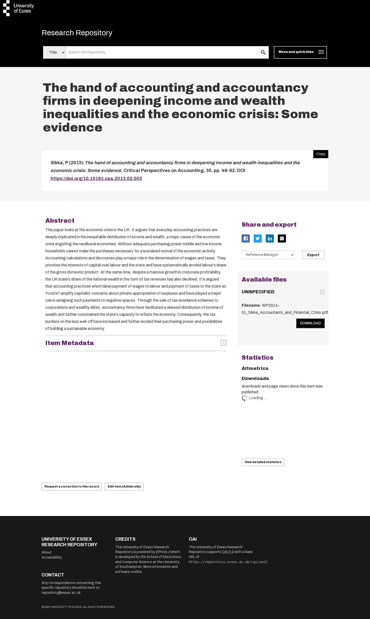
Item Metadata (69, 343)
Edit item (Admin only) (124, 486)
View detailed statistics (263, 462)
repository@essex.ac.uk (61, 593)
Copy (319, 153)
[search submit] (263, 52)
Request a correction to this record (72, 486)
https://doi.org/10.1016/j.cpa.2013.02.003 (96, 178)
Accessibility (52, 557)
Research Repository (77, 33)
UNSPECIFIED (258, 291)
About (47, 552)
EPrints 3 (163, 552)
